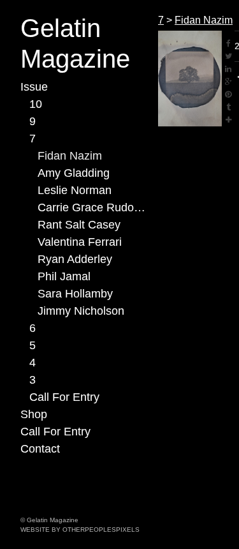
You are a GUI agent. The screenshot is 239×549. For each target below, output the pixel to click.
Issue (34, 86)
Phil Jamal (64, 276)
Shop (33, 414)
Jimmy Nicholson (81, 311)
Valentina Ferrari (80, 242)
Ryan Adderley (75, 259)
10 (35, 104)
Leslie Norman (75, 190)
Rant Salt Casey (79, 224)
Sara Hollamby (75, 293)
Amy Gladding (74, 173)
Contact (40, 448)
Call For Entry (64, 397)
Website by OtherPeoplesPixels (80, 529)
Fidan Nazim (70, 155)
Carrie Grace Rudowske (93, 207)
